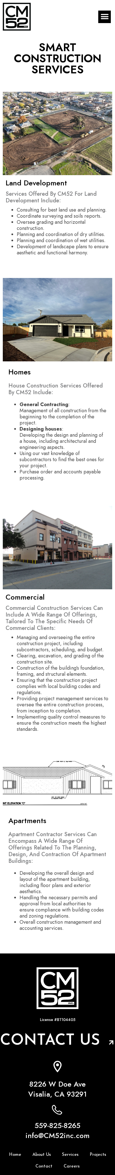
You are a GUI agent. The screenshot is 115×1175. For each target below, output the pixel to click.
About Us (41, 1154)
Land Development (36, 183)
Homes (19, 372)
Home (15, 1154)
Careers (72, 1166)
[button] (104, 16)
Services (70, 1154)
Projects (98, 1154)
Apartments (27, 820)
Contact (43, 1166)
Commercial (25, 597)
